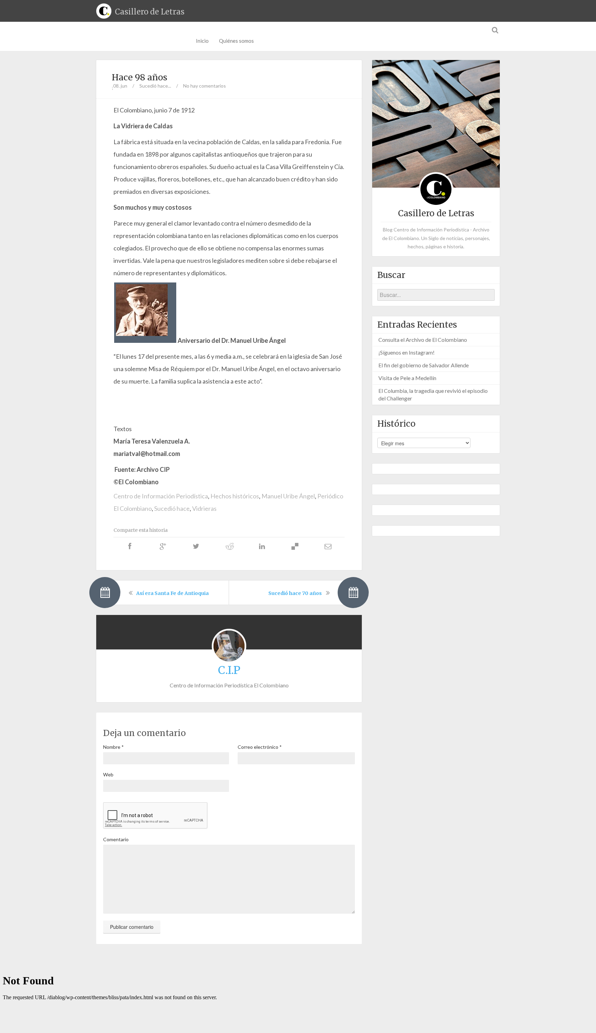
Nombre (113, 747)
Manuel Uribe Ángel (288, 496)
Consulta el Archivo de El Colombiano (422, 339)
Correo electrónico (260, 747)
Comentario (116, 839)
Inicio (202, 41)
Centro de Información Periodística (160, 496)
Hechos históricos (234, 496)
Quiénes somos (236, 41)
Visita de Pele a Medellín (407, 378)
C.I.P (229, 670)
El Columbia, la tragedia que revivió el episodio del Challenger (433, 394)
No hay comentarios (204, 86)
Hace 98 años (139, 77)
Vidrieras (204, 508)
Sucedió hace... (155, 86)
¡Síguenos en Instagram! (406, 352)
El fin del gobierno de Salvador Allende (423, 365)
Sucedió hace (172, 508)
